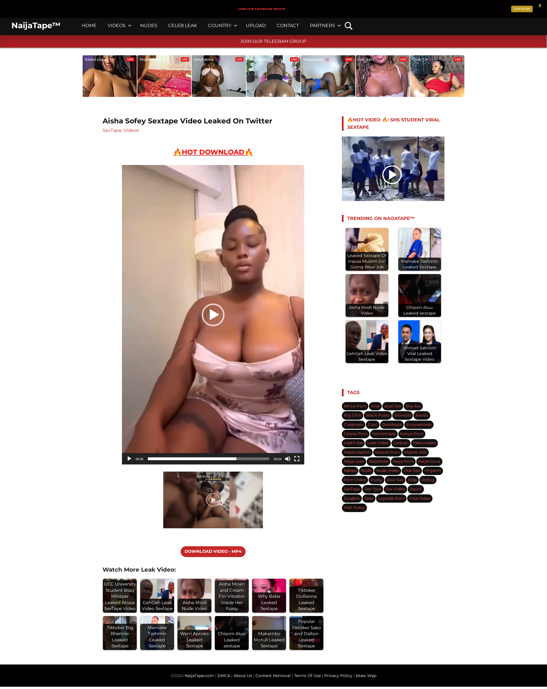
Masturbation (357, 452)
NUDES (148, 25)
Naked (350, 470)
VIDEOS (117, 25)
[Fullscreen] (297, 459)
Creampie (353, 424)
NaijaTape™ (35, 25)
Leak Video (378, 442)
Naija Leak (354, 461)
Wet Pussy (354, 507)
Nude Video (387, 470)
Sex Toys (372, 489)
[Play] (129, 459)
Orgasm (432, 470)
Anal (375, 406)
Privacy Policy (338, 675)
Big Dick (352, 415)
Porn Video (355, 479)
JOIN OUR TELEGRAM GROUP (273, 41)
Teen (368, 498)
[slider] (208, 458)
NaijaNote (378, 461)
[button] (213, 314)
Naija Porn (403, 461)
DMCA (224, 675)
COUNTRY (219, 25)
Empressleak (419, 424)
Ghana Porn (356, 433)
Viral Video (419, 498)
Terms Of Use (307, 675)
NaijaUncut (429, 461)
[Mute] (288, 459)
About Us (243, 675)
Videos (131, 130)
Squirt (416, 489)
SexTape (112, 130)
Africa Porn (355, 406)
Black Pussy (378, 415)
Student (352, 498)
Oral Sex (412, 470)
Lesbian (401, 442)
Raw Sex (395, 479)
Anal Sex (392, 406)
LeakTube (353, 442)
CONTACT (288, 25)
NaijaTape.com (199, 675)
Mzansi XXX (415, 452)
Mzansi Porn (387, 452)
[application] (213, 314)
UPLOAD (256, 25)
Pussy (376, 479)
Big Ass (413, 406)
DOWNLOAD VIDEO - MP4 (213, 551)
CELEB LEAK (182, 25)
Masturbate (424, 442)
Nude (366, 470)
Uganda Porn (391, 498)
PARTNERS (322, 25)
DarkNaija (392, 424)
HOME (89, 25)
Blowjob (402, 415)
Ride (412, 479)
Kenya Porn (411, 433)
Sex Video (395, 489)
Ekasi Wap (366, 675)
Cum (372, 424)
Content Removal (272, 675)
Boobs (421, 415)
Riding (427, 479)
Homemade (384, 433)
